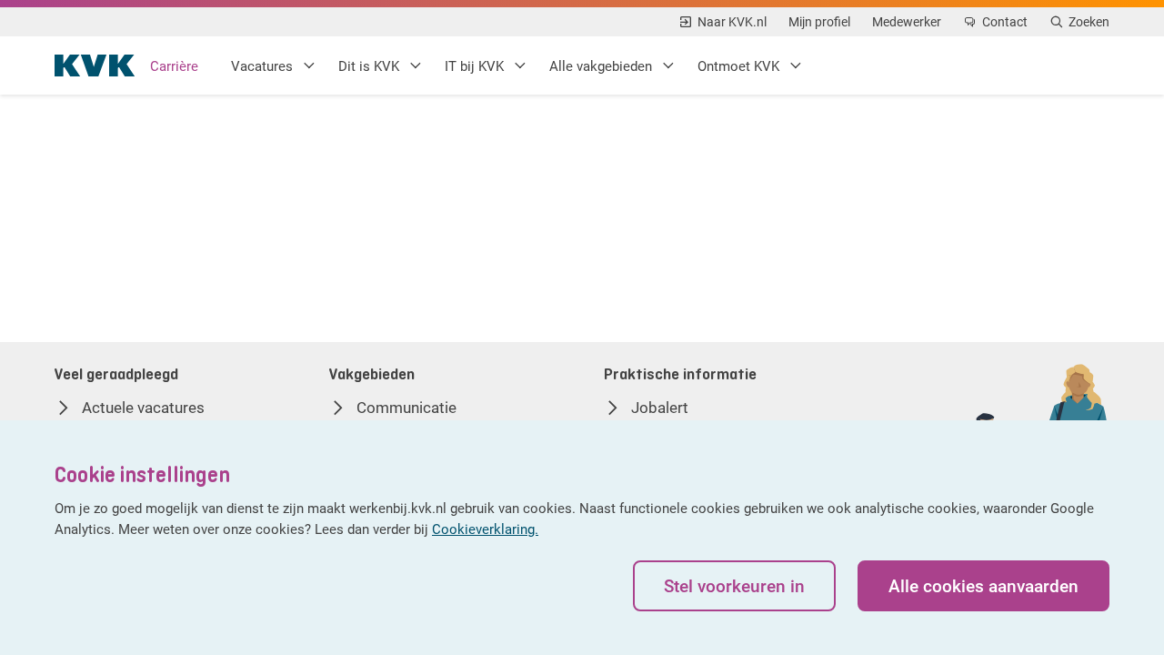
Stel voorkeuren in (734, 585)
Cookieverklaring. (485, 528)
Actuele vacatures (143, 407)
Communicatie (406, 407)
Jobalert (659, 407)
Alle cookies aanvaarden (983, 585)
